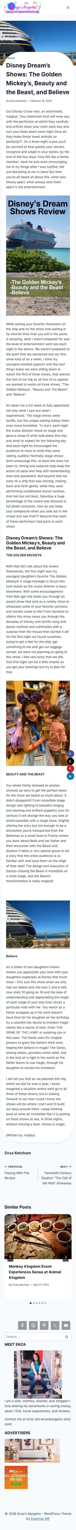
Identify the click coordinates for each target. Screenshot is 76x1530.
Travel (10, 58)
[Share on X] (70, 761)
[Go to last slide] (10, 1257)
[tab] (31, 1303)
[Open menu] (68, 7)
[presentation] (38, 1236)
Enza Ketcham (18, 100)
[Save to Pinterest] (70, 768)
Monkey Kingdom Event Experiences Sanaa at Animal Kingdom (35, 1272)
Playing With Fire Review (17, 1172)
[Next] (66, 1257)
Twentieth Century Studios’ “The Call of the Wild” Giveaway (56, 1175)
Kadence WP (40, 1519)
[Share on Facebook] (70, 754)
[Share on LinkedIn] (70, 776)
